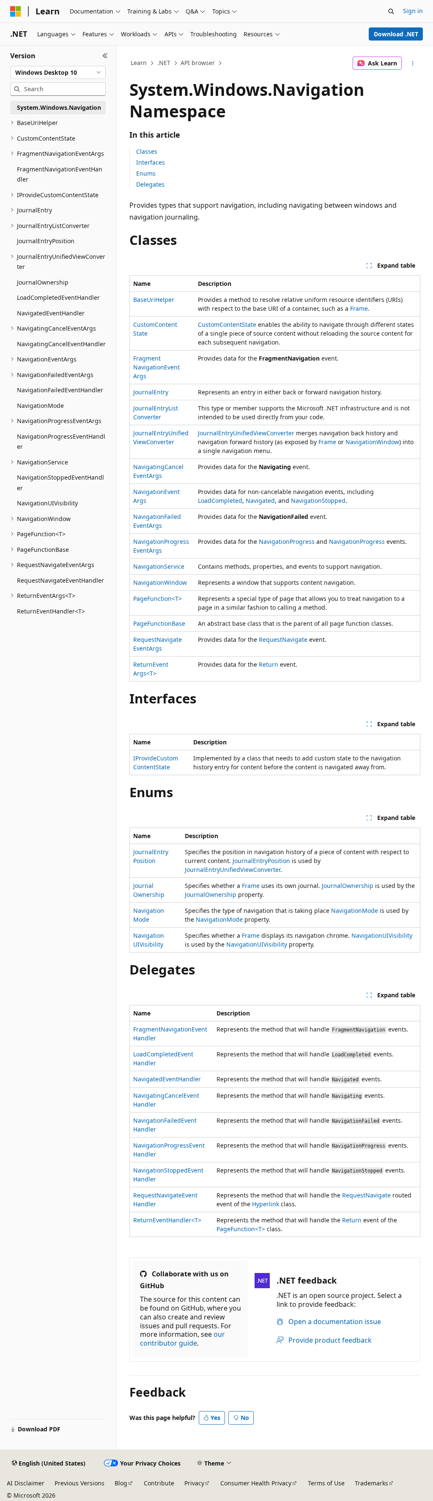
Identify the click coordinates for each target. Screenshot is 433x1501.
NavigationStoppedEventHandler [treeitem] (60, 482)
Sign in (413, 11)
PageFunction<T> (157, 598)
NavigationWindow (372, 442)
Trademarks (371, 1483)
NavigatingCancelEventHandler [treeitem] (61, 344)
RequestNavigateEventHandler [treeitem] (60, 580)
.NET (163, 63)
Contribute (159, 1483)
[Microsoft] (15, 11)
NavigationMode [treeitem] (40, 406)
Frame (359, 308)
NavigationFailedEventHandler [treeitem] (60, 390)
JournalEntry (150, 392)
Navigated (260, 501)
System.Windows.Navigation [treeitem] (59, 107)
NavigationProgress (287, 541)
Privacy (194, 1483)
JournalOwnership (347, 886)
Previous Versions (79, 1483)
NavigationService (158, 566)
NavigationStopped (318, 501)
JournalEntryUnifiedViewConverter (246, 433)
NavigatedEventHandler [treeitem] (51, 313)
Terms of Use (326, 1483)
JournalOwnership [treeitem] (43, 282)
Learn (139, 63)
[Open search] (391, 11)
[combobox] (58, 72)
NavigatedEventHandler (167, 1079)
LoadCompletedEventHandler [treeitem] (58, 297)
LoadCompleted (220, 501)
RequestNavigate (283, 639)
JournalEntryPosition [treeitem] (45, 241)
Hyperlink (265, 1204)
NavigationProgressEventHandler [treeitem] (61, 441)
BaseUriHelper (153, 300)
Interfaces (150, 162)
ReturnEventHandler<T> (167, 1220)
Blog (121, 1483)
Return (268, 664)
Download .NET (396, 34)
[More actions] (412, 63)
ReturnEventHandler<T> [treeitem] (51, 611)
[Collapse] (105, 55)
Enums (146, 173)
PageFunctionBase (159, 623)
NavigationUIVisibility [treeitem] (47, 503)
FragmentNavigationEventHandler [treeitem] (59, 174)
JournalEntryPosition (261, 861)
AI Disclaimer (25, 1483)
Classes (146, 151)
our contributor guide (182, 1339)
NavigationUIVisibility (381, 935)
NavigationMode (354, 911)
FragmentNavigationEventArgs (156, 367)
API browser (198, 63)
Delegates (150, 184)
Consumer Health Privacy (255, 1483)
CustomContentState (227, 324)
